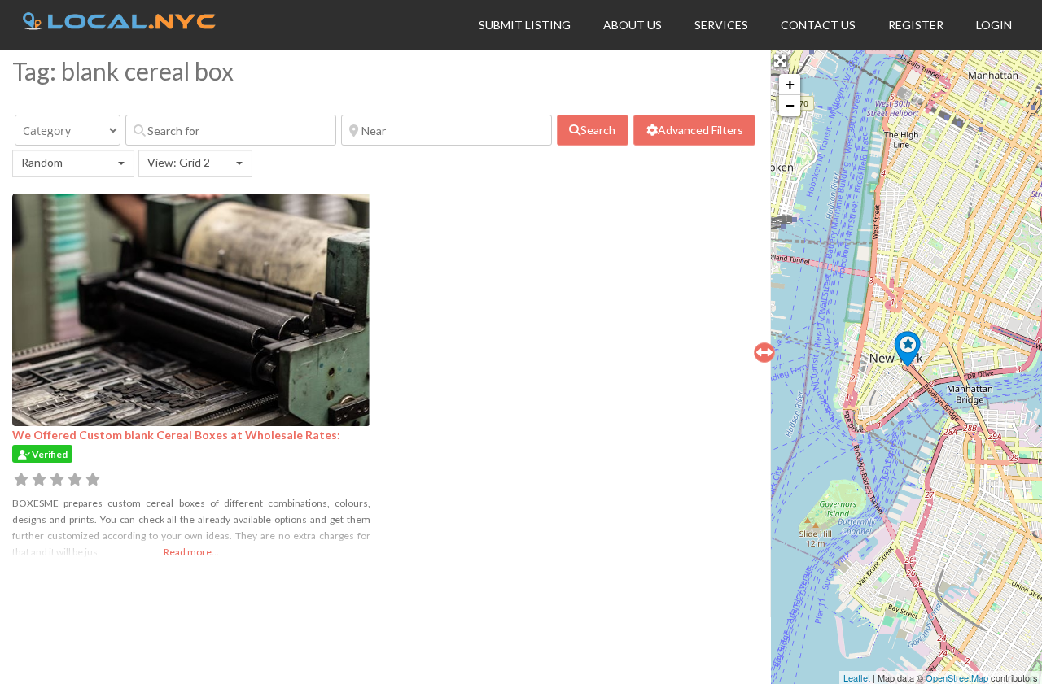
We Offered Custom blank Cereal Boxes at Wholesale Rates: (176, 435)
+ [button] (790, 84)
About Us (632, 25)
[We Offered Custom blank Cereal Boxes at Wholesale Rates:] (907, 349)
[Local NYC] (119, 25)
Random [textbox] (42, 162)
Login (994, 25)
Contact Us (818, 25)
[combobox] (73, 163)
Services (721, 25)
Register (915, 25)
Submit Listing (525, 25)
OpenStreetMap (957, 677)
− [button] (790, 105)
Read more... (191, 552)
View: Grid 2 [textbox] (178, 162)
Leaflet (856, 677)
